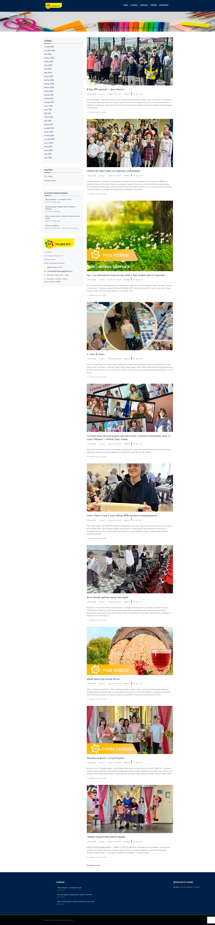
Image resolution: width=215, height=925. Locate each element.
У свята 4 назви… (96, 354)
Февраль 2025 (49, 58)
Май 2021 (47, 113)
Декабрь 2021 (48, 95)
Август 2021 (48, 106)
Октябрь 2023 (49, 84)
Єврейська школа (50, 180)
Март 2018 (48, 158)
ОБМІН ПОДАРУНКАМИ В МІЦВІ (106, 837)
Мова (125, 5)
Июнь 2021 (48, 110)
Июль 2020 (48, 146)
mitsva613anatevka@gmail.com (59, 271)
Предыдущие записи (94, 865)
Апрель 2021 (48, 117)
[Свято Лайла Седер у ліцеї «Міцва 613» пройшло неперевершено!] (130, 487)
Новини (153, 5)
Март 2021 (47, 121)
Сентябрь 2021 (49, 102)
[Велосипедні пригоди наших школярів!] (130, 569)
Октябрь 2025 (49, 47)
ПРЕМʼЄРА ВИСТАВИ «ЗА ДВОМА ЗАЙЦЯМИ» (113, 171)
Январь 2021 (48, 124)
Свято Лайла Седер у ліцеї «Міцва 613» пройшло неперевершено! (122, 515)
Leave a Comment (115, 94)
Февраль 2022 (49, 87)
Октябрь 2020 (49, 135)
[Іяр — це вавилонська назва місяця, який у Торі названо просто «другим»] (130, 236)
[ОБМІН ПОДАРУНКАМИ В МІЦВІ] (130, 809)
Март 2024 (48, 73)
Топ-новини (48, 176)
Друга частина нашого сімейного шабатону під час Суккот (62, 217)
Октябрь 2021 (48, 98)
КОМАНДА (144, 5)
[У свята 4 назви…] (130, 326)
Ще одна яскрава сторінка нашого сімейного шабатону (60, 208)
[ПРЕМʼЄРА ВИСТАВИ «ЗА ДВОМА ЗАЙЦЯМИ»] (130, 143)
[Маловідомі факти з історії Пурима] (130, 730)
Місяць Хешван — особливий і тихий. (58, 199)
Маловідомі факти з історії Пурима (105, 758)
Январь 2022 (48, 91)
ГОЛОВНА (134, 5)
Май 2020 (47, 154)
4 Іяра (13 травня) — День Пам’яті (105, 89)
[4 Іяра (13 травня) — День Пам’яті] (130, 61)
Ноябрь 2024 (48, 61)
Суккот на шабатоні (52, 226)
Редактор (102, 94)
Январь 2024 (48, 76)
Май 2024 (48, 69)
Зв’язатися (163, 5)
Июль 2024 (48, 65)
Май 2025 (47, 54)
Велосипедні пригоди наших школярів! (107, 597)
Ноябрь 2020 (48, 132)
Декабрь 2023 (49, 80)
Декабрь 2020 (49, 128)
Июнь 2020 (48, 150)
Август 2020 (48, 143)
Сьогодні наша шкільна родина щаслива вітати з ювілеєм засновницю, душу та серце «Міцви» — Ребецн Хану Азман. (128, 437)
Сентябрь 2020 (49, 139)
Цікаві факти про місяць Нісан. (103, 679)
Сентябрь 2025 (49, 50)
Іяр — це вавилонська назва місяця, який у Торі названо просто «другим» (126, 275)
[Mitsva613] (53, 6)
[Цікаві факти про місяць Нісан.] (130, 651)
